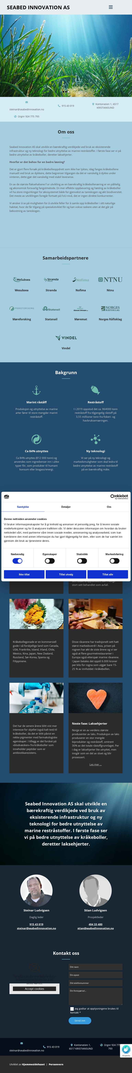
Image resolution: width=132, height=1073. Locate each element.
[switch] (50, 561)
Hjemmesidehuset (33, 1064)
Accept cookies (34, 989)
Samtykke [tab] (23, 506)
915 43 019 (68, 105)
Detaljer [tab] (66, 506)
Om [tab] (109, 506)
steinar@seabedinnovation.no (26, 109)
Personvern (56, 1064)
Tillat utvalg (66, 574)
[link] (34, 968)
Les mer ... (96, 764)
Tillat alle (107, 574)
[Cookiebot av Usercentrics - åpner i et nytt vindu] (113, 496)
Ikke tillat (24, 574)
